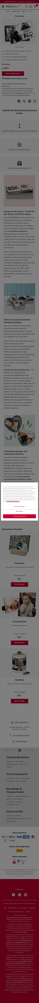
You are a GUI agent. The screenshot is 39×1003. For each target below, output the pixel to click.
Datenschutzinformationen (13, 501)
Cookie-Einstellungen (19, 506)
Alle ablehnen (19, 511)
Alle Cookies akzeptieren (19, 516)
